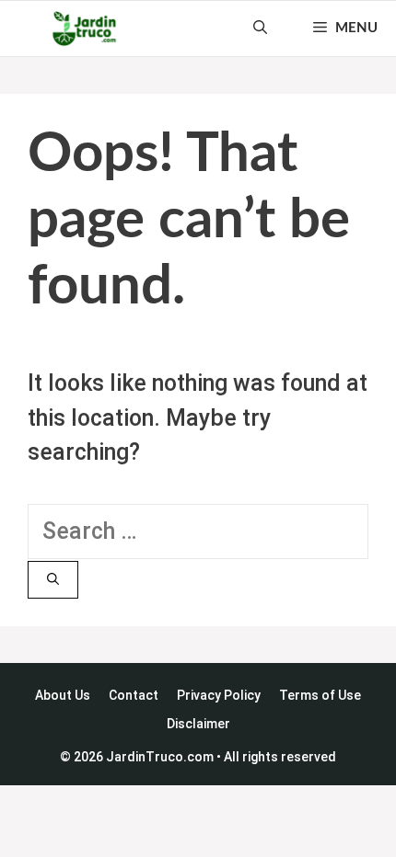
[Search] (53, 580)
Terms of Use (320, 695)
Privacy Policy (219, 695)
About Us (62, 695)
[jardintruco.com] (84, 28)
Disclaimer (198, 723)
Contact (133, 695)
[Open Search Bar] (260, 28)
